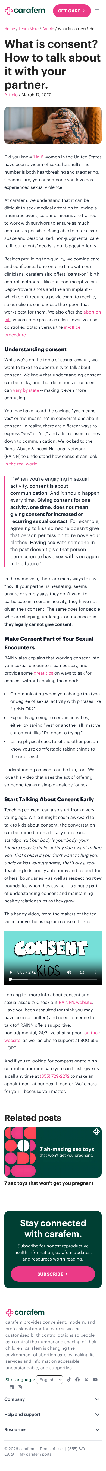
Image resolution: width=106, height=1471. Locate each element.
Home (9, 28)
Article (48, 28)
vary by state (26, 390)
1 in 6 (38, 156)
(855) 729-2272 (55, 1076)
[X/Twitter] (86, 1379)
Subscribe (51, 1274)
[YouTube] (95, 1379)
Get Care (69, 11)
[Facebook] (77, 1379)
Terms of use (51, 1448)
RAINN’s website (75, 1002)
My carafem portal (36, 1454)
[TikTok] (69, 1379)
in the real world (21, 464)
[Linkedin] (12, 1387)
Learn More (29, 28)
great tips (43, 673)
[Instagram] (20, 1387)
